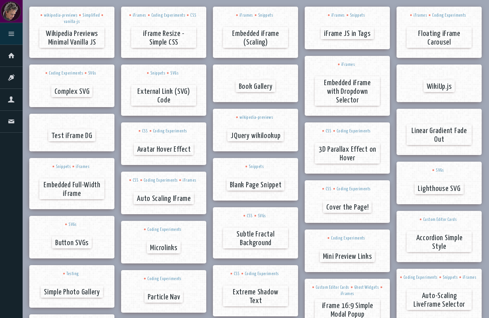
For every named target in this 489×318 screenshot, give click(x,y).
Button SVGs (72, 243)
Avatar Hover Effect (164, 149)
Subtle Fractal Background (255, 239)
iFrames (139, 15)
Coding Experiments (168, 15)
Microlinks (163, 248)
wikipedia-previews (61, 15)
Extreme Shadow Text (255, 296)
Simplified (91, 15)
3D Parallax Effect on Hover (347, 154)
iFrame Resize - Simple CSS (164, 38)
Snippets (265, 15)
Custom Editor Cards (440, 220)
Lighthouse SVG (439, 189)
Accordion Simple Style (439, 242)
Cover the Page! (347, 207)
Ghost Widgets (366, 287)
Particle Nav (164, 297)
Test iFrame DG (72, 136)
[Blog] (11, 78)
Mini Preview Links (347, 256)
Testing (73, 274)
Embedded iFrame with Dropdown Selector (347, 91)
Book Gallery (256, 86)
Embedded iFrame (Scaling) (255, 38)
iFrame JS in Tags (347, 34)
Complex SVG (72, 91)
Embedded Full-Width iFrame (72, 189)
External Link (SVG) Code (163, 96)
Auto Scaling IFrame (164, 199)
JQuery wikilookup (255, 136)
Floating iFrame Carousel (439, 38)
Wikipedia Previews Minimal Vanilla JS (72, 38)
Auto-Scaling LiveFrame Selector (439, 300)
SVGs (92, 73)
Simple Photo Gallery (72, 292)
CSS (193, 15)
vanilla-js (72, 22)
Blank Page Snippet (256, 185)
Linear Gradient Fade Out (439, 135)
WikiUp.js (439, 86)
